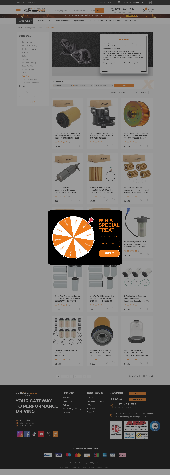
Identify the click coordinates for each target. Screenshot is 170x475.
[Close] (119, 213)
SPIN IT (109, 253)
